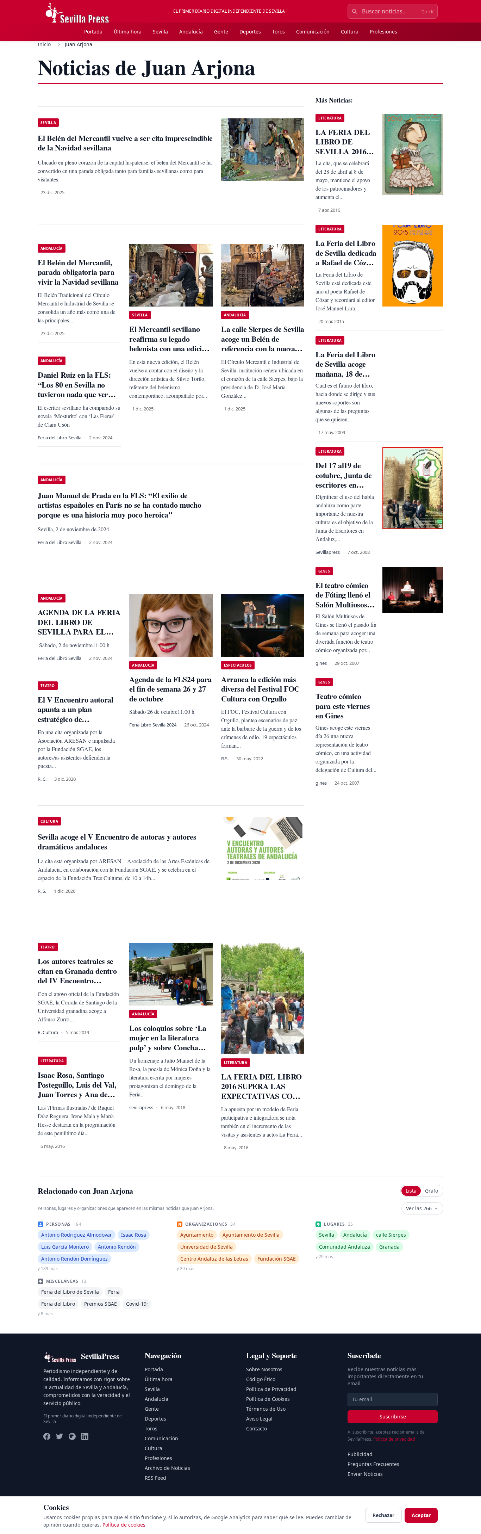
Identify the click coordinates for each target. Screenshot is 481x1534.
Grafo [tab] (431, 1190)
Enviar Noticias (365, 1474)
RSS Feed (155, 1477)
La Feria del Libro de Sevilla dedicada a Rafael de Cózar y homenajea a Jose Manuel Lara (346, 262)
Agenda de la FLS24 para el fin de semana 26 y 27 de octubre (170, 688)
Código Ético (260, 1379)
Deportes (250, 31)
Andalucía (191, 31)
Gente (221, 31)
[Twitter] (59, 1436)
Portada (93, 31)
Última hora (128, 31)
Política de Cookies (268, 1399)
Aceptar (421, 1515)
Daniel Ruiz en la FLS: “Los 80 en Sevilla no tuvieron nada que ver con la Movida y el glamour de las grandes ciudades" (75, 399)
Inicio (44, 44)
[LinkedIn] (84, 1436)
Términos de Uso (266, 1408)
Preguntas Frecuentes (373, 1464)
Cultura (349, 31)
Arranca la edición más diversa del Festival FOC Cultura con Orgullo (260, 688)
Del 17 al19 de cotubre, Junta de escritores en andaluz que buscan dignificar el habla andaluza (343, 489)
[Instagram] (72, 1436)
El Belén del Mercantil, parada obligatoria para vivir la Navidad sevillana (78, 271)
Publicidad (360, 1454)
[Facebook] (46, 1436)
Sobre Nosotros (264, 1369)
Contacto (256, 1428)
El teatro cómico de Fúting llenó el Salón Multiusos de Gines (346, 599)
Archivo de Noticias (167, 1468)
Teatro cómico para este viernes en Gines (343, 705)
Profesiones (383, 31)
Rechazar (383, 1515)
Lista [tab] (411, 1190)
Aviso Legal (259, 1418)
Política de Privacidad (271, 1389)
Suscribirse (393, 1416)
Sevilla (160, 31)
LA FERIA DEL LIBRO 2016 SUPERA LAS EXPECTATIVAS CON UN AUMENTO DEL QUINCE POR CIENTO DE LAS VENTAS (261, 1101)
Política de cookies (123, 1524)
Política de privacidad (394, 1439)
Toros (278, 31)
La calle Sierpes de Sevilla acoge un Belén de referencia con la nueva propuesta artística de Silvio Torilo (262, 348)
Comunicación (313, 31)
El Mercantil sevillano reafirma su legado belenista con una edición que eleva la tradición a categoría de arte (169, 348)
